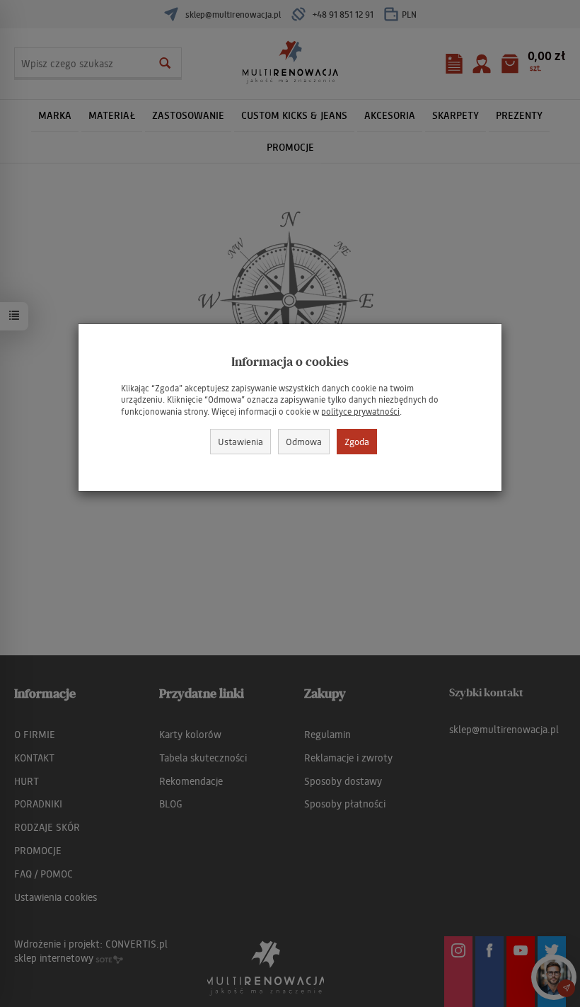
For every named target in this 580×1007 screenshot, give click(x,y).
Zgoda (356, 441)
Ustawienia (240, 441)
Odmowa (304, 441)
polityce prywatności (360, 411)
